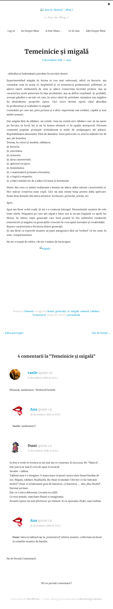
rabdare (94, 311)
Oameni (28, 311)
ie (68, 311)
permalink (73, 314)
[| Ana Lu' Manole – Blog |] (56, 9)
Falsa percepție (12, 332)
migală (75, 311)
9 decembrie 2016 (52, 60)
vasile (33, 373)
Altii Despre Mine (96, 31)
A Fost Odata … (53, 31)
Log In (11, 31)
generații (60, 311)
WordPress (33, 598)
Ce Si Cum (73, 31)
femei (50, 311)
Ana (68, 60)
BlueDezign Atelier (90, 598)
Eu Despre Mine (30, 31)
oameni (84, 311)
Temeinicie (39, 314)
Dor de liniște (101, 332)
